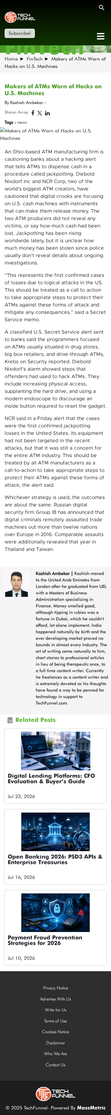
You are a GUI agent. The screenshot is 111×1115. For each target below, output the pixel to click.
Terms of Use (55, 1020)
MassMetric (91, 1108)
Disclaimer (55, 1042)
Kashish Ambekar (53, 573)
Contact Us (55, 1064)
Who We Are (55, 1053)
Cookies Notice (55, 1031)
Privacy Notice (55, 987)
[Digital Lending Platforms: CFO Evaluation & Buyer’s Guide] (55, 751)
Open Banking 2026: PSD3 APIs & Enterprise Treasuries (55, 859)
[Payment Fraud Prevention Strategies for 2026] (55, 912)
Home (11, 59)
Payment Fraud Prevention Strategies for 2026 (45, 940)
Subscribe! (20, 33)
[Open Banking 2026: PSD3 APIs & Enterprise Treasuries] (55, 832)
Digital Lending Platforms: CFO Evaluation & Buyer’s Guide (51, 778)
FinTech (35, 59)
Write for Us (55, 1009)
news (22, 122)
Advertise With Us (55, 998)
